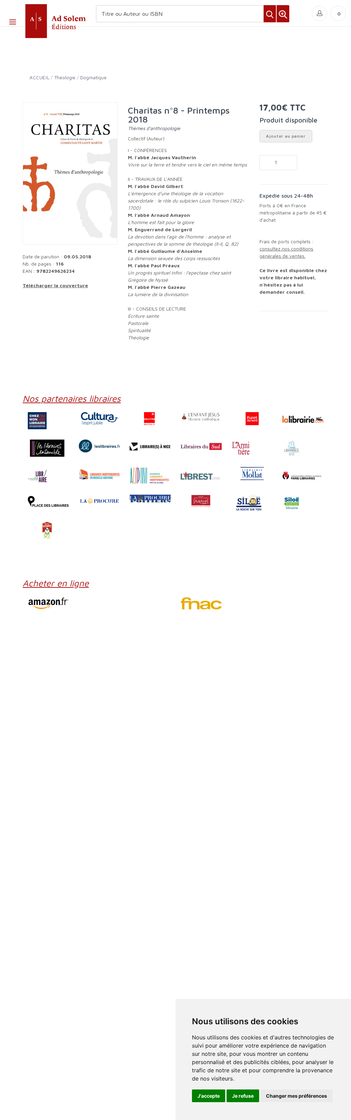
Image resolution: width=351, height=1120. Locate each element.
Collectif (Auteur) (146, 138)
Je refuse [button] (243, 1096)
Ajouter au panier (285, 136)
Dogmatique (93, 77)
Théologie (64, 77)
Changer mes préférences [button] (296, 1096)
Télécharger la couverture (55, 285)
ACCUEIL (39, 77)
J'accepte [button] (208, 1096)
